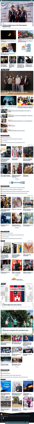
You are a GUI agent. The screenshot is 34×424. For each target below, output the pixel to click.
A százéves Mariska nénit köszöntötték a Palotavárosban (16, 225)
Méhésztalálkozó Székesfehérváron (26, 176)
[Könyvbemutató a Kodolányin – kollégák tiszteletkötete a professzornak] (17, 168)
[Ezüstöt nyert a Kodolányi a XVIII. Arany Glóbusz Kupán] (17, 322)
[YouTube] (3, 418)
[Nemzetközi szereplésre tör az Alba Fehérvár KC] (17, 350)
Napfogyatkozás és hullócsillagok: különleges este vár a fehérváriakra (8, 41)
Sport (3, 23)
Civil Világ (3, 379)
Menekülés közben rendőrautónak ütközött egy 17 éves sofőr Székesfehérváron (20, 121)
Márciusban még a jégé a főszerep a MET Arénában (5, 365)
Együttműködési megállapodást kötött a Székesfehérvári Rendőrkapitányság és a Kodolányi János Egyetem (15, 191)
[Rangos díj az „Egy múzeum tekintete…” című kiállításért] (17, 265)
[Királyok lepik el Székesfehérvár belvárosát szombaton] (4, 130)
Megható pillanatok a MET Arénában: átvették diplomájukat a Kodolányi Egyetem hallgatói (13, 187)
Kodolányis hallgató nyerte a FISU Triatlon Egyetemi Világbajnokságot (14, 25)
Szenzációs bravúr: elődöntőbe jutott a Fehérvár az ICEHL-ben (5, 355)
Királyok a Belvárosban (11, 125)
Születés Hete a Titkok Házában (17, 209)
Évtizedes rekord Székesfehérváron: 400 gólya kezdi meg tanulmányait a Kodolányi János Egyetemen (25, 107)
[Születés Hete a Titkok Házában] (17, 202)
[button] (27, 422)
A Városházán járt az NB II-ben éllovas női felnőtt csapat (16, 365)
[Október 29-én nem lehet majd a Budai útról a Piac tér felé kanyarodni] (6, 402)
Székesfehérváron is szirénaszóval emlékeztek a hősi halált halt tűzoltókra (25, 41)
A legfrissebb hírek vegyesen (29, 283)
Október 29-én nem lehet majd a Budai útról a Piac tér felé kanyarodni (5, 409)
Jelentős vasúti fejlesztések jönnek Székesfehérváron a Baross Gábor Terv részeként (19, 111)
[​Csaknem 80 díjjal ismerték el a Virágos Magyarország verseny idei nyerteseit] (6, 386)
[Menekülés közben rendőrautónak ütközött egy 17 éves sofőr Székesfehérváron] (4, 121)
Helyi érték (3, 145)
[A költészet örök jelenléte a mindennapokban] (28, 247)
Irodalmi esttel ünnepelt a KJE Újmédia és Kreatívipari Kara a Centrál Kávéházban (12, 189)
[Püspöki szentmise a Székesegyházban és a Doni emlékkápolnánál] (28, 386)
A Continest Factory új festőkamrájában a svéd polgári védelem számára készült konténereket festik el (15, 377)
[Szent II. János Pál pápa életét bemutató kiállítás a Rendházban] (6, 168)
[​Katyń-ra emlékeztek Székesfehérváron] (17, 151)
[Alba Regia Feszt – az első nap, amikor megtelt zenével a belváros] (12, 59)
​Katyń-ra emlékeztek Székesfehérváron (15, 159)
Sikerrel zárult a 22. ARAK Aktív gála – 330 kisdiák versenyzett (16, 343)
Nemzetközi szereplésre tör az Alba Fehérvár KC (16, 355)
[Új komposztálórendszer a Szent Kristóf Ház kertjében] (28, 218)
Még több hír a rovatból (30, 195)
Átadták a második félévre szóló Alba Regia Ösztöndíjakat (28, 210)
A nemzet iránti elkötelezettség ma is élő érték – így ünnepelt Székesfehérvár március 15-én (13, 142)
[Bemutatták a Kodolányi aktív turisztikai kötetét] (6, 265)
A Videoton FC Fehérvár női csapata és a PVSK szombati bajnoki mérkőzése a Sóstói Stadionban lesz (27, 344)
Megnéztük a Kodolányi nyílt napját (6, 137)
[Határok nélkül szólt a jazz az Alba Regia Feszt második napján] (4, 59)
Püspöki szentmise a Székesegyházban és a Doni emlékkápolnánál (27, 394)
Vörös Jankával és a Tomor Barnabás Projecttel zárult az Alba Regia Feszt (8, 54)
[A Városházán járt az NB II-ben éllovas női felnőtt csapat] (17, 360)
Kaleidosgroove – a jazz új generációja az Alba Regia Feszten (8, 107)
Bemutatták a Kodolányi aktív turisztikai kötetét (5, 273)
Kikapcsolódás (3, 90)
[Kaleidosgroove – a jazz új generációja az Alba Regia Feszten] (9, 100)
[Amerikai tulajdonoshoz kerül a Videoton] (17, 297)
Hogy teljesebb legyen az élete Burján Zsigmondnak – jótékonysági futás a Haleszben (16, 409)
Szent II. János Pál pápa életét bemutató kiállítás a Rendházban (6, 176)
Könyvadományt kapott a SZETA (6, 373)
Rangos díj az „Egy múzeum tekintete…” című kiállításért (16, 273)
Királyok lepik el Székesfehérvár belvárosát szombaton (16, 130)
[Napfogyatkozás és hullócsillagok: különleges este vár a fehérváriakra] (8, 34)
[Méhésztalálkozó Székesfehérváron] (28, 168)
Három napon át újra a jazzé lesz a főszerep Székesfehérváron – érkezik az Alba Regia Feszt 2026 (20, 116)
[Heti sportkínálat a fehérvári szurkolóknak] (28, 350)
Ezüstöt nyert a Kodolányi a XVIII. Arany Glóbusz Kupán (15, 330)
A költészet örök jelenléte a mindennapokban (27, 255)
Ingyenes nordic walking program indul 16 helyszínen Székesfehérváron (6, 343)
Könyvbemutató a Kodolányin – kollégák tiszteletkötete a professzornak (16, 176)
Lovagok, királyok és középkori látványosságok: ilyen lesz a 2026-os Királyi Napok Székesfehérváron (5, 160)
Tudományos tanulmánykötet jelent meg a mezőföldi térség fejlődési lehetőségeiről (27, 159)
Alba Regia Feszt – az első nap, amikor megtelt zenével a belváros (12, 66)
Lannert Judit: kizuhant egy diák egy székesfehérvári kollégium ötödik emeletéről (6, 210)
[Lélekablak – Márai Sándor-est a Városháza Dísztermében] (28, 265)
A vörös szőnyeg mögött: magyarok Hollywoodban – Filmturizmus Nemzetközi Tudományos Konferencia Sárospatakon (5, 256)
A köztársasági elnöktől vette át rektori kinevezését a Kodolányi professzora (11, 375)
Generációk (3, 195)
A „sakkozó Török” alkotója (5, 236)
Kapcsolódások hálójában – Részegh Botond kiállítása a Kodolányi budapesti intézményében (16, 256)
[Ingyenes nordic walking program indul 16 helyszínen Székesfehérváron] (6, 338)
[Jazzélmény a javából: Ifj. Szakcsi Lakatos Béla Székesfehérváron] (29, 59)
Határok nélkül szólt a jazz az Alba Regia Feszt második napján (4, 65)
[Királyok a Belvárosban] (4, 125)
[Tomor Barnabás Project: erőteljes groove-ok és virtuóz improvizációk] (17, 83)
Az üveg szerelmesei (4, 140)
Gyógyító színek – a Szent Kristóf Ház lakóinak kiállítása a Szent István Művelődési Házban (17, 394)
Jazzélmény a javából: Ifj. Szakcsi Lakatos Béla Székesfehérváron (29, 65)
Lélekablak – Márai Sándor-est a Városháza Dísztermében (28, 273)
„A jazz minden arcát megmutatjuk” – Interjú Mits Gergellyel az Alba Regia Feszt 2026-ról (20, 66)
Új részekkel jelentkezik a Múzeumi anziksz (7, 233)
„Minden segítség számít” (5, 371)
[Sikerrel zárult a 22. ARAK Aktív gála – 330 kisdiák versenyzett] (17, 338)
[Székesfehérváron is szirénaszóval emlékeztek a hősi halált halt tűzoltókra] (25, 34)
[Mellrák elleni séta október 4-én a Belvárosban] (28, 402)
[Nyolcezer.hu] (4, 0)
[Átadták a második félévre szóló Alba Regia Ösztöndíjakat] (28, 202)
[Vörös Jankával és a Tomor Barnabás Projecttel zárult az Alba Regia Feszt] (8, 47)
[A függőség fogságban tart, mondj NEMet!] (6, 218)
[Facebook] (1, 418)
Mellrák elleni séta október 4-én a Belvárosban (28, 409)
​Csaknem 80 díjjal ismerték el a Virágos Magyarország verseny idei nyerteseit (5, 394)
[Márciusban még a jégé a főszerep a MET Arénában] (6, 360)
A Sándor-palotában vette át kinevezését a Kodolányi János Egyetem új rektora (12, 238)
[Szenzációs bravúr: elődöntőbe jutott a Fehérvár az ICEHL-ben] (6, 350)
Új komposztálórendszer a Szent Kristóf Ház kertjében (28, 225)
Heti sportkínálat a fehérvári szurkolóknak (27, 355)
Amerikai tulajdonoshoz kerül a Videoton (12, 305)
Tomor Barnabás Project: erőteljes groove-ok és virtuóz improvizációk (14, 93)
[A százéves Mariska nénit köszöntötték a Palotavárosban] (17, 218)
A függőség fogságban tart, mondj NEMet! (5, 225)
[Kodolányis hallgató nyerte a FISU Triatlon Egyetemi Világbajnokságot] (17, 14)
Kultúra (2, 241)
